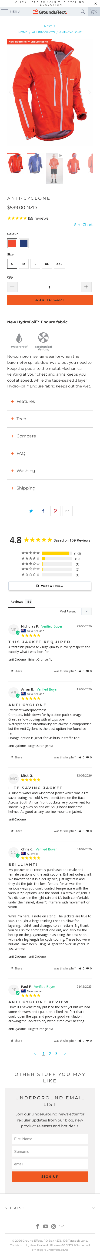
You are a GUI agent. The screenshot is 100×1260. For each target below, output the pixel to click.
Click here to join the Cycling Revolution (50, 3)
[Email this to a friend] (68, 511)
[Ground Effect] (50, 11)
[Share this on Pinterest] (55, 511)
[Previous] (10, 92)
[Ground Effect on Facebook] (37, 1227)
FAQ (21, 453)
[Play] (50, 92)
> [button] (65, 1053)
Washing (26, 470)
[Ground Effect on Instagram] (53, 1227)
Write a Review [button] (52, 586)
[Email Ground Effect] (61, 1227)
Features (26, 401)
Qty (10, 277)
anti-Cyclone (17, 659)
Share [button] (18, 671)
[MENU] (2, 11)
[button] (81, 671)
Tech (21, 418)
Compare (26, 436)
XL (47, 264)
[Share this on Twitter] (31, 511)
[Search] (82, 11)
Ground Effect (32, 1240)
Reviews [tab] (17, 601)
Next (48, 26)
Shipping (26, 488)
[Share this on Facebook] (43, 511)
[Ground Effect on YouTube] (45, 1227)
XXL (59, 264)
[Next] (89, 92)
